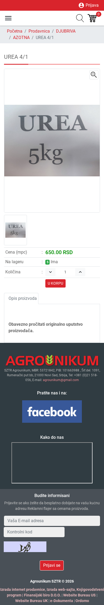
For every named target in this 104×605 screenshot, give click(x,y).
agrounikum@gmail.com (61, 380)
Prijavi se (51, 565)
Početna (14, 31)
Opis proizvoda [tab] (23, 298)
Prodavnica (39, 31)
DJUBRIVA (65, 31)
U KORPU (55, 283)
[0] (92, 18)
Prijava (88, 5)
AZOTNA (21, 37)
